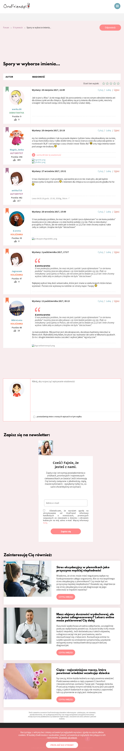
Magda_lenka (17, 149)
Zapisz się (66, 531)
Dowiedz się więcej (68, 737)
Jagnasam (17, 271)
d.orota (17, 230)
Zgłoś (116, 90)
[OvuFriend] (17, 8)
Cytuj (100, 90)
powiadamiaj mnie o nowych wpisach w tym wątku (59, 416)
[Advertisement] (62, 46)
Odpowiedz (110, 27)
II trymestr (18, 27)
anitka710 (17, 190)
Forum (6, 27)
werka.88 (16, 109)
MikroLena (16, 320)
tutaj (45, 522)
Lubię (108, 90)
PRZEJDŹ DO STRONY (62, 744)
